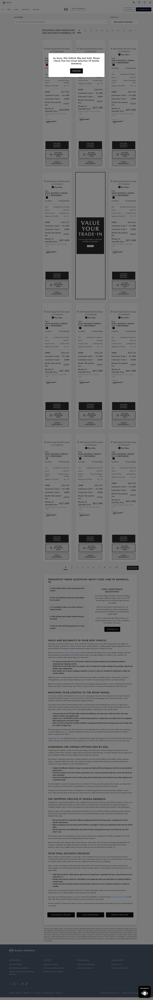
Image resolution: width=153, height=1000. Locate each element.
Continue (76, 71)
